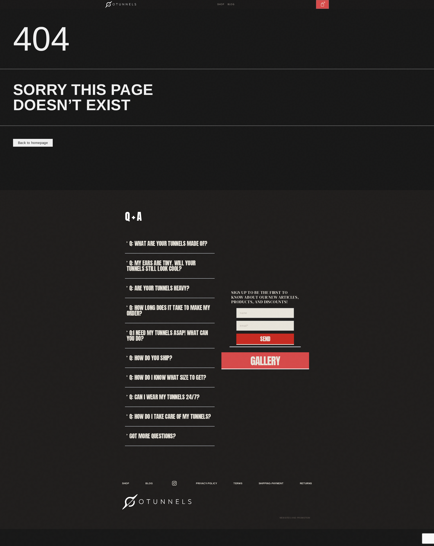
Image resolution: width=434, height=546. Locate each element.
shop (220, 4)
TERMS (237, 483)
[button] (170, 243)
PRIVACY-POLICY (206, 483)
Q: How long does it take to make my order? (168, 310)
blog (231, 4)
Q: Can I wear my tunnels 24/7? (164, 397)
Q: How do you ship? (150, 357)
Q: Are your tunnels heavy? (159, 288)
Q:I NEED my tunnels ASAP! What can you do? (167, 335)
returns (306, 483)
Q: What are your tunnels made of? (168, 243)
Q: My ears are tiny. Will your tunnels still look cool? (161, 266)
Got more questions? (152, 436)
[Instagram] (174, 483)
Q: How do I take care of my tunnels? (170, 416)
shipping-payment (271, 483)
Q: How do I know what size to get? (167, 377)
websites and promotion (295, 518)
